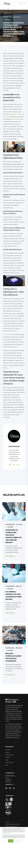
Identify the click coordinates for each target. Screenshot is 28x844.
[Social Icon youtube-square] (13, 788)
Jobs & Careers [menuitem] (9, 762)
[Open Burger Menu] (24, 3)
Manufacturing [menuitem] (9, 755)
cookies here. (8, 832)
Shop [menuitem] (6, 765)
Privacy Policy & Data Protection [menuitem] (12, 824)
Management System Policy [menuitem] (11, 826)
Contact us (8, 784)
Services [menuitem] (7, 752)
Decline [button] (17, 840)
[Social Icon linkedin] (6, 788)
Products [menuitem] (7, 757)
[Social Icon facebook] (10, 788)
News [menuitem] (6, 760)
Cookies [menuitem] (7, 822)
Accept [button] (10, 840)
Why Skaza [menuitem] (8, 749)
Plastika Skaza (7, 17)
